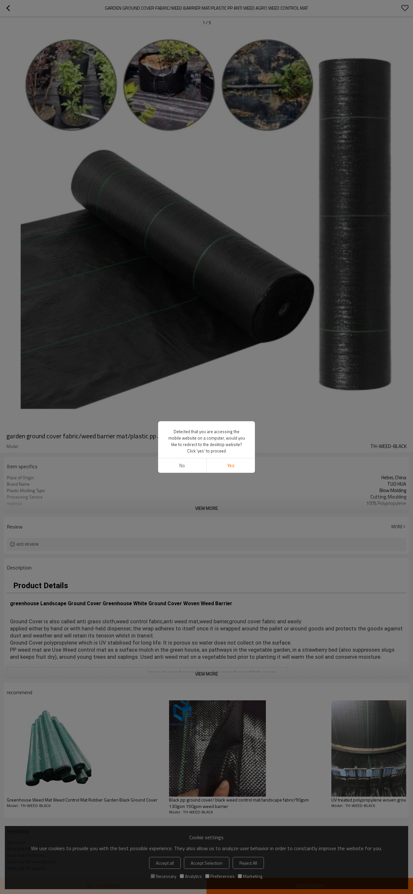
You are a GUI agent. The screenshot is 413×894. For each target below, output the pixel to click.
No (182, 465)
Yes (231, 465)
